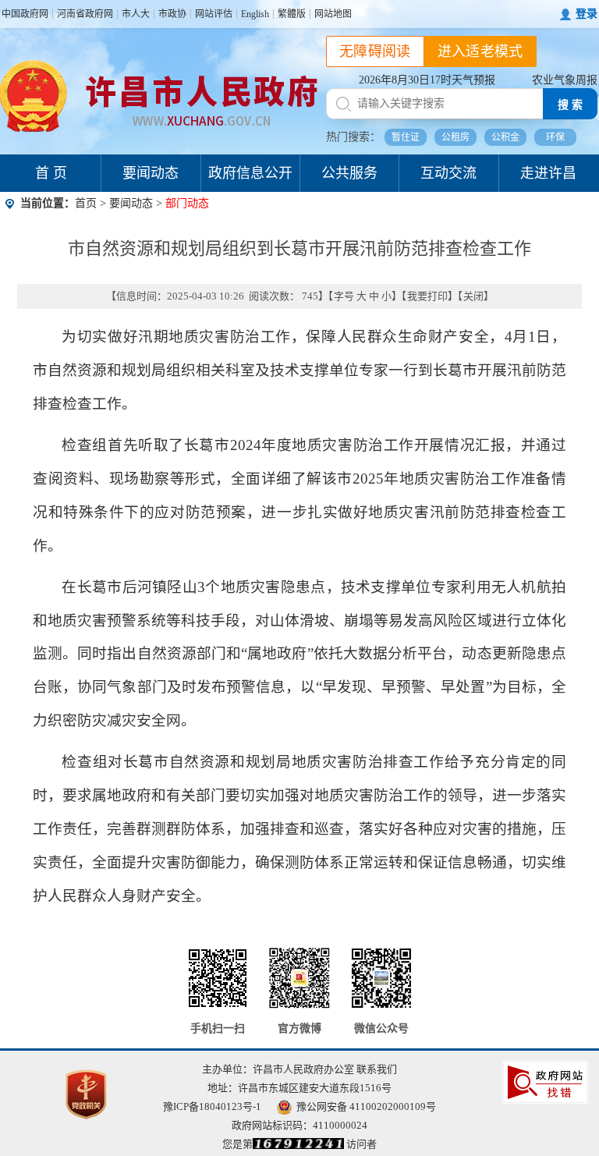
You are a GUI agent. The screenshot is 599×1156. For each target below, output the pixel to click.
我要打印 (427, 296)
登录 (586, 14)
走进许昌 (548, 173)
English (255, 14)
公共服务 (349, 173)
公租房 (455, 137)
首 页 (51, 173)
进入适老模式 (480, 51)
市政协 (172, 14)
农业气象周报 (564, 80)
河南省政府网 (85, 14)
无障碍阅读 (375, 51)
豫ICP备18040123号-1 (212, 1106)
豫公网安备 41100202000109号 (366, 1106)
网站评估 (213, 14)
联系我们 (376, 1069)
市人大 (136, 14)
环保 (555, 137)
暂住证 (406, 137)
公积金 (505, 137)
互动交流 (448, 173)
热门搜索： (353, 137)
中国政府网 (25, 14)
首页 (86, 203)
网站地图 (333, 14)
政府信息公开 (250, 173)
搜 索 (570, 105)
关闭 (473, 296)
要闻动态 (150, 173)
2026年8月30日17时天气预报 (427, 80)
